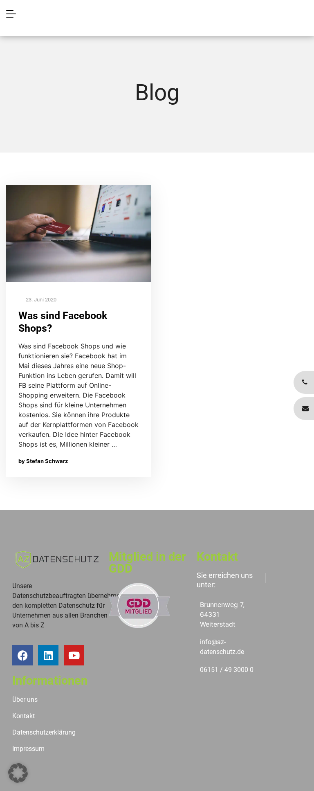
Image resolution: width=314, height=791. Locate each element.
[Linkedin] (48, 655)
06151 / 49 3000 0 (226, 670)
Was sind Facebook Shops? (62, 322)
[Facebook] (22, 655)
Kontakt (23, 716)
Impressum (28, 749)
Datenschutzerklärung (44, 732)
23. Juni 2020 (40, 300)
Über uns (25, 699)
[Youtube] (74, 655)
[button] (18, 773)
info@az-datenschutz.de (222, 647)
